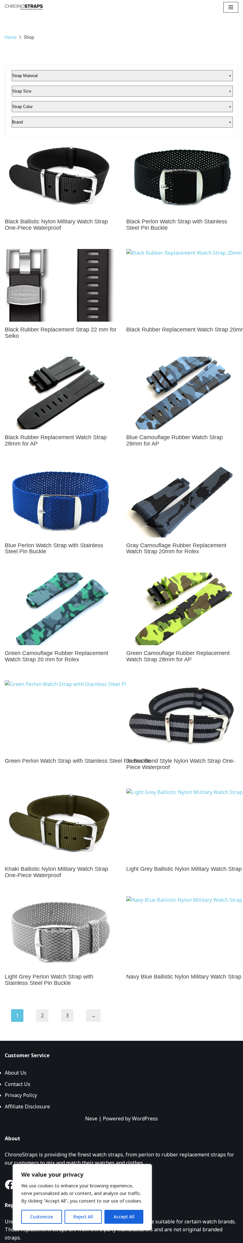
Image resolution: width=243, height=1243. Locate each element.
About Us (16, 1072)
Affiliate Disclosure (27, 1106)
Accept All (124, 1217)
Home (11, 37)
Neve (91, 1118)
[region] (82, 1197)
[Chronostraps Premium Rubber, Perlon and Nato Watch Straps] (24, 7)
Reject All (83, 1217)
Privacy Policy (21, 1095)
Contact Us (17, 1084)
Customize (41, 1217)
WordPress (145, 1118)
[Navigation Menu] (230, 7)
